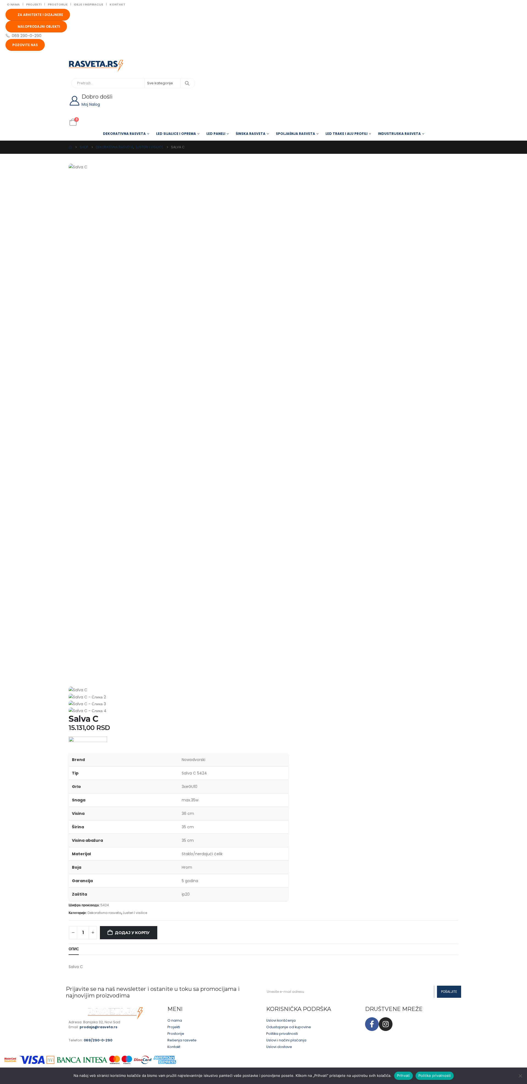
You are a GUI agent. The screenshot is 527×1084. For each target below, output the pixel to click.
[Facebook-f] (372, 1024)
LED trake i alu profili (347, 133)
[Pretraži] (187, 83)
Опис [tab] (74, 949)
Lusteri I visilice (135, 912)
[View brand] (88, 744)
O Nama (13, 4)
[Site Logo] (96, 66)
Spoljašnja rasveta (295, 133)
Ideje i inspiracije (88, 4)
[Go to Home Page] (70, 147)
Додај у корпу (132, 932)
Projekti (33, 4)
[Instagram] (386, 1024)
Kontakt (117, 4)
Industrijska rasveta (399, 133)
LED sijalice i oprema (176, 133)
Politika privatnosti (434, 1075)
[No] (520, 1076)
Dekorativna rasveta (124, 133)
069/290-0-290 (98, 1040)
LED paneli (215, 133)
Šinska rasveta (250, 133)
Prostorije (58, 4)
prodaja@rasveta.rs (98, 1027)
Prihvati (403, 1075)
